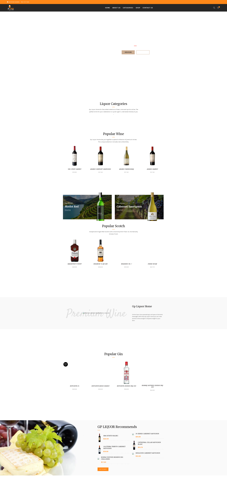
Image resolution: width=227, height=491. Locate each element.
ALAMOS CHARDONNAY (126, 169)
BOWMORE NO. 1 (126, 264)
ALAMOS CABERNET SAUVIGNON (100, 169)
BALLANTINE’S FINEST (75, 264)
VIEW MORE (128, 51)
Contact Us (148, 8)
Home (107, 8)
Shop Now (68, 210)
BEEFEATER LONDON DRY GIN (126, 386)
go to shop (103, 469)
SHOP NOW (142, 51)
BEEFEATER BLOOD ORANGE (100, 386)
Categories (128, 8)
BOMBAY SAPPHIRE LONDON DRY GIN (152, 386)
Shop (138, 8)
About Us (116, 8)
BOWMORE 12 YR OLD (100, 264)
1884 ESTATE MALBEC (74, 169)
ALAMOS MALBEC (152, 169)
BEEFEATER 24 (74, 386)
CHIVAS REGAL (152, 264)
